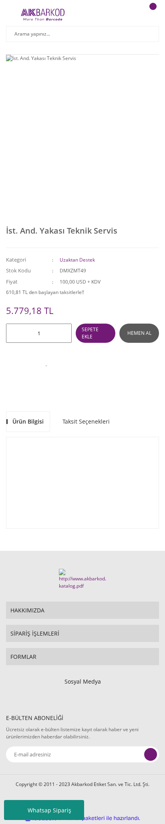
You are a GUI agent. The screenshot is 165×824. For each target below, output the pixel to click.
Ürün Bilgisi (28, 421)
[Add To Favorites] (46, 363)
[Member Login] (131, 14)
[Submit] (150, 754)
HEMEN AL (139, 333)
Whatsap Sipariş (49, 810)
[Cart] (152, 14)
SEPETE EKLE (90, 333)
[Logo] (43, 14)
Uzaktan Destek (77, 259)
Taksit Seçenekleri (86, 421)
